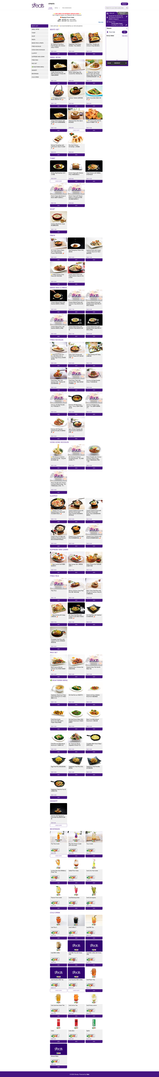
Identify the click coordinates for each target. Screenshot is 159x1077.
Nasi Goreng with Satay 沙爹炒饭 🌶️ (58, 615)
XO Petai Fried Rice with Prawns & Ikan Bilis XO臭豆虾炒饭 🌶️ (76, 616)
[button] (117, 60)
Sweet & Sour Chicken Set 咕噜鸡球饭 (76, 668)
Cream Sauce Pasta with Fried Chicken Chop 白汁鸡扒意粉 (76, 276)
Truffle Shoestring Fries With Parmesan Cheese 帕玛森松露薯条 (58, 73)
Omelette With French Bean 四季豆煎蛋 (93, 744)
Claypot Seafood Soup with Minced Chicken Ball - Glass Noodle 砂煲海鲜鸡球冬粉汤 (76, 513)
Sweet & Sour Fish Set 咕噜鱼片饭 (93, 668)
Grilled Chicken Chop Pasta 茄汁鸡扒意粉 (57, 275)
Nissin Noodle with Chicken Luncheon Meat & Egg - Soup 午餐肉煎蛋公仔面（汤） (93, 459)
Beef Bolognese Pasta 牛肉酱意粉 (76, 251)
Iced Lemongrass (91, 897)
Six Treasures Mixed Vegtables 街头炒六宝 (75, 744)
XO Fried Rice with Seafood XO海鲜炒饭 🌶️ (93, 615)
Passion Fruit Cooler (56, 897)
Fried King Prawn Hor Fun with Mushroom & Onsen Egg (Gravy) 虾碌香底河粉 (58, 357)
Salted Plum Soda (73, 870)
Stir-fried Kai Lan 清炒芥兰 (76, 695)
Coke (52, 1031)
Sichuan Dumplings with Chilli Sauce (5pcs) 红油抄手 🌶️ (58, 146)
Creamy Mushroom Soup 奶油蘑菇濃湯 (58, 224)
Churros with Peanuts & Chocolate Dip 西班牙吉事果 (58, 817)
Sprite (88, 1031)
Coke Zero (71, 1031)
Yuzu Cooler (89, 844)
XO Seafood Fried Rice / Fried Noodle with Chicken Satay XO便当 (58, 45)
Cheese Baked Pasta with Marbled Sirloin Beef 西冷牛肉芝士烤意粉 (93, 304)
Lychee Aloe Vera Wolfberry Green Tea (58, 871)
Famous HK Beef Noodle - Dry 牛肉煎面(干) (58, 405)
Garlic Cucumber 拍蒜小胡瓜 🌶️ (93, 98)
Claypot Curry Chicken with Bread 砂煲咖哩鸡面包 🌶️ (93, 537)
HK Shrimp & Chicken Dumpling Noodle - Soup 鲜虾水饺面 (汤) (58, 458)
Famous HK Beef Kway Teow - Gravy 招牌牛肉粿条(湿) (76, 406)
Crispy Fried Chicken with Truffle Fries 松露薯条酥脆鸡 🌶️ (58, 122)
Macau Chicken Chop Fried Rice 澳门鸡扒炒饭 (76, 591)
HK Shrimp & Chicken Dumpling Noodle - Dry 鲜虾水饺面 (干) (76, 458)
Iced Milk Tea (90, 927)
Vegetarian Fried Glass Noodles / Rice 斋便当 (75, 45)
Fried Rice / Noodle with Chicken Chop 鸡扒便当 (92, 45)
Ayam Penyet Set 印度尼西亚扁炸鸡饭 (93, 565)
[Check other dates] (126, 24)
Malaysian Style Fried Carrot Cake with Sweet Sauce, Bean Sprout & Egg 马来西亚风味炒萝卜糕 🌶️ (93, 74)
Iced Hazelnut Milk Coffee (76, 980)
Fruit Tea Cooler (55, 844)
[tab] (117, 60)
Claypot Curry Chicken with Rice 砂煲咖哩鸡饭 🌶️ (76, 537)
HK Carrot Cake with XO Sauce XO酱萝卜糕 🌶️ (93, 121)
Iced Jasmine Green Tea (57, 1005)
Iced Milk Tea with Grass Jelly (75, 953)
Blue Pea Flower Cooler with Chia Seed (75, 844)
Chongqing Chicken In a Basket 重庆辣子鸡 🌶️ (58, 98)
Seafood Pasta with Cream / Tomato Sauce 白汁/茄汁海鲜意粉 (93, 251)
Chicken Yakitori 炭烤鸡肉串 (76, 98)
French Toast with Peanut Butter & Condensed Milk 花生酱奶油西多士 (75, 197)
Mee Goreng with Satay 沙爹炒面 (93, 355)
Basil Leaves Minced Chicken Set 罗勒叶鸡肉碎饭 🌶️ (58, 668)
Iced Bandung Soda (74, 897)
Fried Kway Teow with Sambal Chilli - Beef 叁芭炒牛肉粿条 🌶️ (76, 382)
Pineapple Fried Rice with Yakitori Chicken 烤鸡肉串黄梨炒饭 (58, 641)
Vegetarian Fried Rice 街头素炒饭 (76, 767)
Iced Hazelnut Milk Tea (57, 980)
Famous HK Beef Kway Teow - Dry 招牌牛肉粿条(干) (93, 406)
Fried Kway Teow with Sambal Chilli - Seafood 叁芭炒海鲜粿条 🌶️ (58, 382)
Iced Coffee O (72, 927)
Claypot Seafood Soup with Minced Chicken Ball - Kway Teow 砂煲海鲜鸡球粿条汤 (93, 513)
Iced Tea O (54, 927)
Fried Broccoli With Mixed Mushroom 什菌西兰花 (58, 744)
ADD (124, 32)
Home (50, 8)
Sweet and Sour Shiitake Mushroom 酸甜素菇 (93, 695)
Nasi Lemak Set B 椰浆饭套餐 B (58, 565)
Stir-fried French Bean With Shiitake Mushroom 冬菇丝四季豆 (76, 721)
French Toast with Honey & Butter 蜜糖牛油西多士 (58, 196)
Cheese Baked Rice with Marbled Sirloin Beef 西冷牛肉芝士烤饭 (93, 328)
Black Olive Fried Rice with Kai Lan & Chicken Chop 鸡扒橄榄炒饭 (93, 592)
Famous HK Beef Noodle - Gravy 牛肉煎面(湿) (93, 381)
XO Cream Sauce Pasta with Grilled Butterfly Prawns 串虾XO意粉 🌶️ (57, 251)
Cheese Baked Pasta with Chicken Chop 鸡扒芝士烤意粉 (76, 304)
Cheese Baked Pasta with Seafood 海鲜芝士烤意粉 (58, 303)
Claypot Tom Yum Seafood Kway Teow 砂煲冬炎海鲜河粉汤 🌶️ (58, 512)
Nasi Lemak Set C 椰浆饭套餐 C (76, 565)
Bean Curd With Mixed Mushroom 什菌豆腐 (92, 720)
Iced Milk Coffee (55, 953)
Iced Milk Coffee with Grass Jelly (93, 953)
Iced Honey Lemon (91, 1005)
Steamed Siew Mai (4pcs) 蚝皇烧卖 (76, 121)
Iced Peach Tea (90, 980)
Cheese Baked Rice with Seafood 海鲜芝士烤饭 (57, 327)
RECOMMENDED (66, 8)
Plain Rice (53, 590)
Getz (88, 1074)
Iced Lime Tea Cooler (92, 870)
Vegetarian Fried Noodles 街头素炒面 (93, 767)
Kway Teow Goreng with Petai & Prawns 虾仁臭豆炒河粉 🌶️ (76, 356)
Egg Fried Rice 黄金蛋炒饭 (58, 766)
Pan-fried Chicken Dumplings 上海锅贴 (74, 145)
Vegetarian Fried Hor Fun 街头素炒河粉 (58, 790)
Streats (51, 3)
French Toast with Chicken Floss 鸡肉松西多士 (76, 173)
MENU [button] (56, 8)
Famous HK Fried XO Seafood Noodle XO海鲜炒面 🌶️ (58, 430)
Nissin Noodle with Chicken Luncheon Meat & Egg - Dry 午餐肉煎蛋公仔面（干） (58, 484)
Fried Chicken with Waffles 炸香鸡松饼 (93, 173)
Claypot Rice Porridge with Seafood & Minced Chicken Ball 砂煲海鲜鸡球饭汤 (58, 538)
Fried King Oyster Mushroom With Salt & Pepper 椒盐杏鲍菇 (57, 721)
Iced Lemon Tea (73, 1005)
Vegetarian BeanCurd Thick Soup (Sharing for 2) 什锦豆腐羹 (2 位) (58, 696)
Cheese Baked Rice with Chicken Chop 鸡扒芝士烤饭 (76, 328)
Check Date (76, 130)
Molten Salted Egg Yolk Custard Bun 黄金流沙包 (75, 72)
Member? (124, 4)
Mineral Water (54, 1056)
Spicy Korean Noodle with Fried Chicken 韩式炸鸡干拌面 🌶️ (76, 430)
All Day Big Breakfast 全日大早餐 (58, 173)
